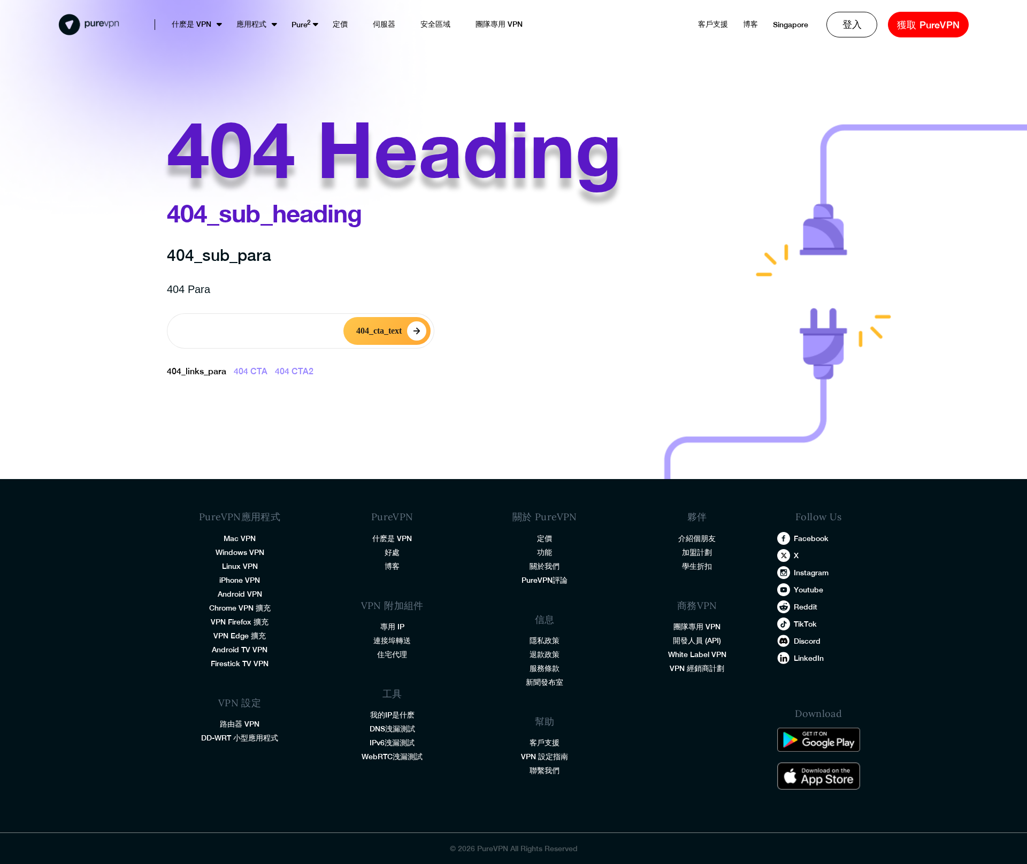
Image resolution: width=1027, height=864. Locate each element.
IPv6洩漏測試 (392, 742)
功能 (544, 552)
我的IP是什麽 (392, 715)
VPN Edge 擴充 (239, 635)
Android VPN (240, 594)
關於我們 (545, 566)
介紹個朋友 (697, 538)
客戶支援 (713, 24)
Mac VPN (240, 538)
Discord (807, 641)
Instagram (811, 572)
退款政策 (545, 654)
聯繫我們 (545, 770)
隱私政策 (545, 640)
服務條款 (545, 668)
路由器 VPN (239, 724)
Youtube (808, 589)
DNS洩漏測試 (392, 728)
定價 (340, 24)
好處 (392, 552)
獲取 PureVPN (928, 24)
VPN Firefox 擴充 (240, 622)
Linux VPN (240, 566)
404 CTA (250, 371)
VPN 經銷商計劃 (697, 668)
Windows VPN (240, 552)
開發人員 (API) (697, 640)
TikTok (805, 624)
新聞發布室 (544, 682)
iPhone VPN (239, 580)
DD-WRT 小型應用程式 (239, 738)
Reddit (805, 607)
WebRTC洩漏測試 (392, 756)
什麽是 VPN (191, 24)
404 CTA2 (294, 371)
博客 (750, 24)
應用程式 (251, 24)
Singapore (790, 24)
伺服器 (384, 24)
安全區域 (435, 24)
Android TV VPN (239, 649)
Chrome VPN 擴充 (240, 608)
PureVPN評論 (545, 580)
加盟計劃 (697, 552)
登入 (852, 24)
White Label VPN (697, 654)
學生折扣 (697, 566)
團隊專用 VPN (499, 24)
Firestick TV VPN (240, 663)
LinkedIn (809, 658)
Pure (300, 24)
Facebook (811, 538)
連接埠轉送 (392, 640)
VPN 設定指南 (544, 756)
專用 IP (392, 626)
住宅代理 (392, 654)
